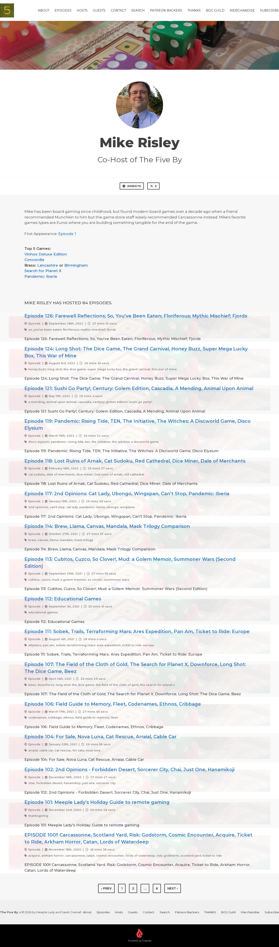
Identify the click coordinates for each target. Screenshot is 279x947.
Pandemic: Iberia (40, 276)
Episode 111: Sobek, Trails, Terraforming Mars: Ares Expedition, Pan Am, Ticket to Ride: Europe (137, 631)
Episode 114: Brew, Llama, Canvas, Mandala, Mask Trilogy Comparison (107, 526)
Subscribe (269, 10)
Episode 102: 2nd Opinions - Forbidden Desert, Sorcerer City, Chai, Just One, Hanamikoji (129, 769)
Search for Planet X (42, 271)
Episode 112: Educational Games (62, 599)
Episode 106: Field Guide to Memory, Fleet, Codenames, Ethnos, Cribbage (112, 704)
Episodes (62, 10)
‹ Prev (106, 888)
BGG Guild (215, 10)
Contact (118, 10)
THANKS (194, 10)
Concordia (34, 259)
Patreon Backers (166, 10)
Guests (99, 10)
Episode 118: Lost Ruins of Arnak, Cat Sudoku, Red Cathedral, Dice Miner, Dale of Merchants (134, 461)
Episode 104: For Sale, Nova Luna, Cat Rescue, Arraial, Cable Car (100, 736)
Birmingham (76, 265)
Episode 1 (67, 234)
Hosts (82, 10)
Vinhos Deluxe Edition (45, 254)
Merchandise (242, 10)
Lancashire (47, 265)
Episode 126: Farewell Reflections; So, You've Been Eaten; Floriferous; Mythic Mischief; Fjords (135, 316)
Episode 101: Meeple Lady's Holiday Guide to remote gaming (97, 802)
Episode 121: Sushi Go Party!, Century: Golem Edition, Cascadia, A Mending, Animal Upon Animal (138, 388)
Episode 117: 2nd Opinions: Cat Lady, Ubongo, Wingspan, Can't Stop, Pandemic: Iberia (126, 493)
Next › (172, 888)
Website (134, 186)
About (43, 10)
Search (138, 10)
